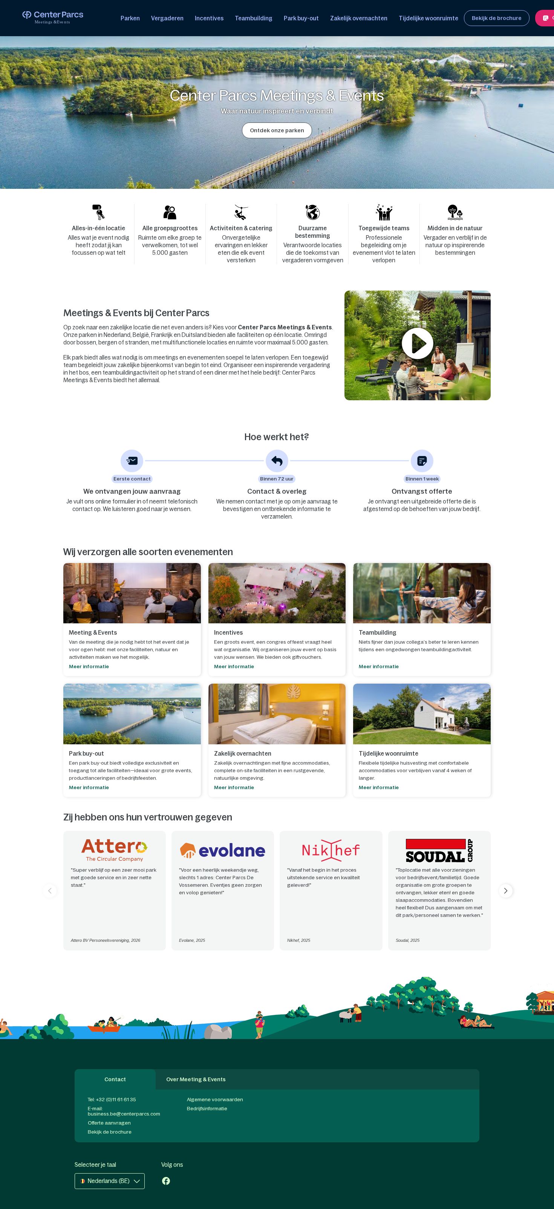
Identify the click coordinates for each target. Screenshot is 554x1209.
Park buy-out (301, 18)
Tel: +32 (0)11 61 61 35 (112, 1099)
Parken (130, 18)
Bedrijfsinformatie (207, 1108)
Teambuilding (253, 18)
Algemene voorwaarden (215, 1099)
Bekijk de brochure (110, 1132)
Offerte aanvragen (109, 1123)
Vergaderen (167, 18)
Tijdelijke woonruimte (428, 18)
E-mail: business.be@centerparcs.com (124, 1111)
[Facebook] (166, 1181)
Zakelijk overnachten (358, 18)
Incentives (209, 18)
